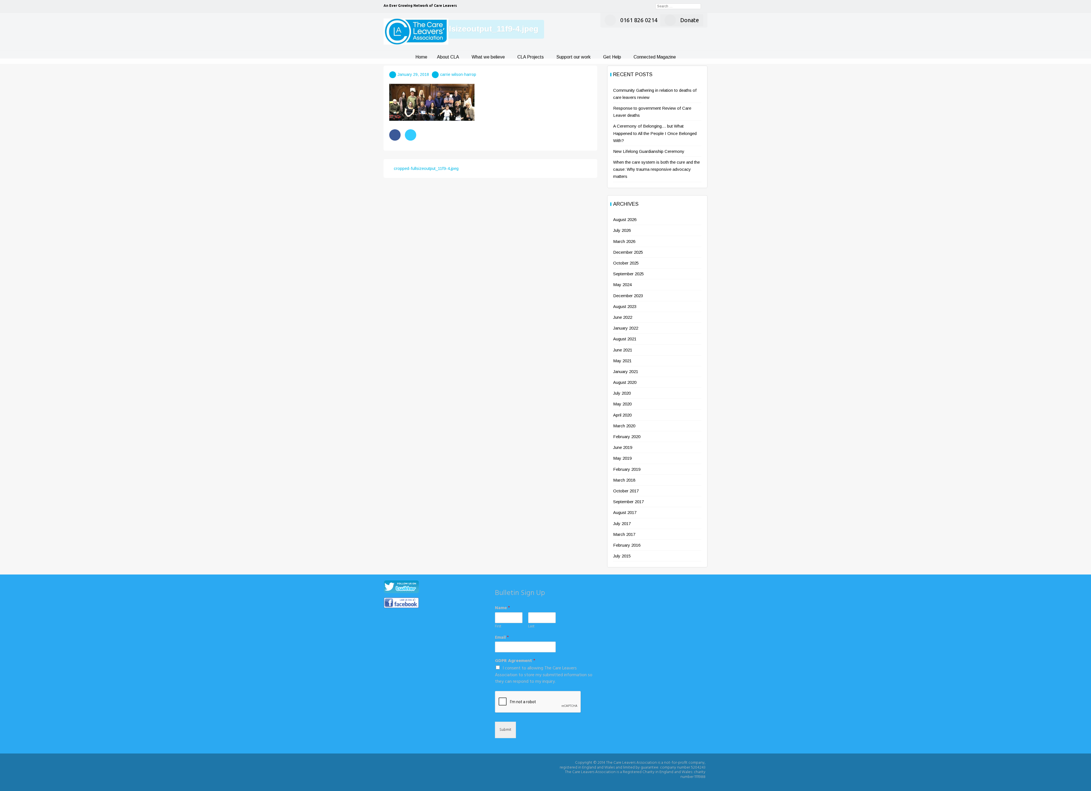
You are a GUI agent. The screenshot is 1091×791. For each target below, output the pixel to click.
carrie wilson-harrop (458, 74)
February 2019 (626, 469)
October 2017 (626, 490)
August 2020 (624, 382)
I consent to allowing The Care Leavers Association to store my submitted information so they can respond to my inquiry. (543, 675)
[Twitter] (410, 135)
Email (502, 638)
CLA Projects (530, 57)
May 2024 (622, 284)
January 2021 (625, 371)
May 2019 (622, 458)
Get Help (612, 57)
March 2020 (624, 425)
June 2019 (622, 447)
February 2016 (626, 545)
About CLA (448, 57)
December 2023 (628, 295)
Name (502, 608)
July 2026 (622, 230)
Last (531, 626)
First (498, 626)
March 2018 (624, 480)
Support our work (573, 57)
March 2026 (624, 241)
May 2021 (622, 360)
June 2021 (622, 349)
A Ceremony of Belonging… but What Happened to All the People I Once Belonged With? (655, 133)
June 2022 (622, 317)
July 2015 (622, 555)
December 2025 (628, 252)
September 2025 (628, 273)
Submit (505, 730)
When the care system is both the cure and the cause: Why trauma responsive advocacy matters (656, 169)
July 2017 (622, 523)
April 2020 (622, 415)
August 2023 (624, 306)
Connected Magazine (655, 57)
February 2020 (626, 436)
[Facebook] (395, 135)
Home (421, 57)
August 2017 (624, 512)
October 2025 (626, 263)
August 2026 (624, 219)
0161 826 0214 (638, 20)
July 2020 (622, 393)
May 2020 (622, 403)
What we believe (488, 57)
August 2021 (624, 338)
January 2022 (625, 328)
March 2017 (624, 534)
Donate (689, 20)
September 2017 (628, 501)
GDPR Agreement (515, 661)
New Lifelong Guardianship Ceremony (648, 151)
